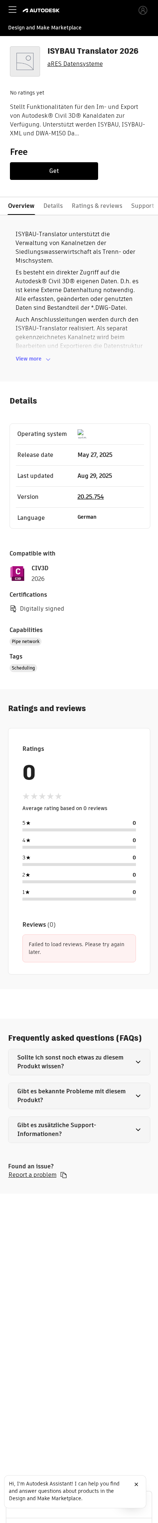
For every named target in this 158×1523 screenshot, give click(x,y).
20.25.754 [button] (91, 497)
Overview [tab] (21, 206)
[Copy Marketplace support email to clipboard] (63, 1175)
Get (54, 171)
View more (29, 358)
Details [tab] (53, 206)
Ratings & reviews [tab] (97, 206)
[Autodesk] (42, 10)
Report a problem (32, 1175)
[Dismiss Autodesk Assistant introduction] (136, 1484)
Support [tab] (142, 206)
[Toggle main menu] (12, 9)
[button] (79, 1062)
